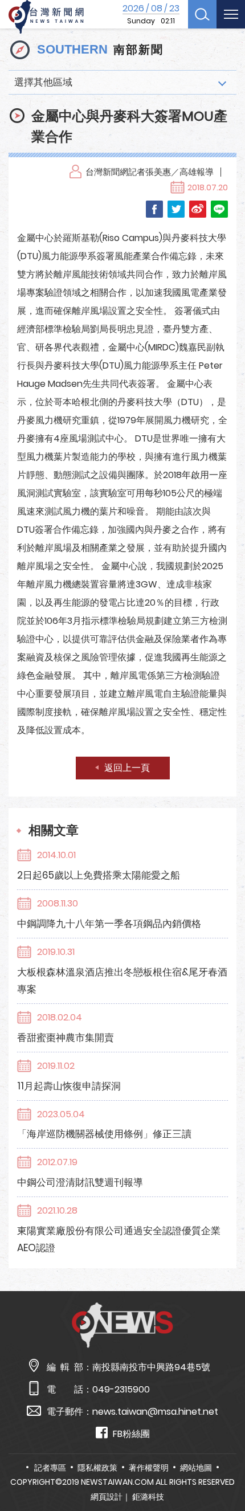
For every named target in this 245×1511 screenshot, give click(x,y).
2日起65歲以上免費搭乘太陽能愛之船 (98, 875)
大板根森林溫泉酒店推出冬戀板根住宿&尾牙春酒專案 (122, 981)
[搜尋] (202, 14)
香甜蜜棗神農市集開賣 (65, 1037)
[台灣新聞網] (46, 17)
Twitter (176, 209)
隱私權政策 (97, 1467)
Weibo (197, 209)
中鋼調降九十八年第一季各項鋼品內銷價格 (109, 923)
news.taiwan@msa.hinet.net (155, 1411)
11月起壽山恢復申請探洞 (69, 1086)
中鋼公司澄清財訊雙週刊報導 (80, 1182)
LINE (219, 209)
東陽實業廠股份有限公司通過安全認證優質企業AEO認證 (118, 1239)
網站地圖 (196, 1467)
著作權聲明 (149, 1467)
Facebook (154, 209)
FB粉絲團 (131, 1433)
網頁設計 (106, 1496)
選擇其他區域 (43, 82)
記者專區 (50, 1467)
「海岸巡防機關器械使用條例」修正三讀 (104, 1134)
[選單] (231, 14)
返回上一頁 (127, 767)
